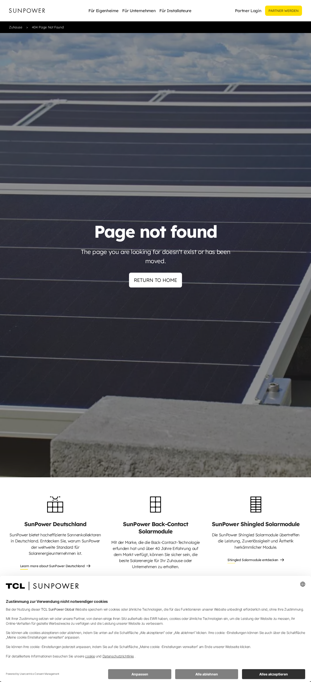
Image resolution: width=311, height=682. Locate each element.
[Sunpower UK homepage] (27, 10)
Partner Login (248, 10)
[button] (103, 10)
